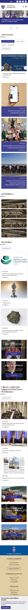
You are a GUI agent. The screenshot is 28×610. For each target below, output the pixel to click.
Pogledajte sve (6, 48)
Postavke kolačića (13, 603)
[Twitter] (20, 1)
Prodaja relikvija (6, 303)
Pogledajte (14, 354)
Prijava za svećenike (14, 568)
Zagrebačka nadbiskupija (11, 6)
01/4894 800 (15, 582)
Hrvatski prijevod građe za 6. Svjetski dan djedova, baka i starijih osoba (12, 274)
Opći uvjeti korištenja (14, 564)
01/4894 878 (15, 594)
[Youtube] (26, 1)
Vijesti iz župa (20, 41)
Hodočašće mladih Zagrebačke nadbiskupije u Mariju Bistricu (13, 74)
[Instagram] (23, 1)
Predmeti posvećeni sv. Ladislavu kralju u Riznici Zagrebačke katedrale (13, 331)
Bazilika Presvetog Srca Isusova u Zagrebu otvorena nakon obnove (13, 424)
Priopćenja (11, 45)
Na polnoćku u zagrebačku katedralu (11, 450)
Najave (4, 45)
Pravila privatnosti (14, 562)
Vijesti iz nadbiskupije (8, 41)
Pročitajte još (5, 77)
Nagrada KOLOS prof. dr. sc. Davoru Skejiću (13, 478)
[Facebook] (17, 1)
